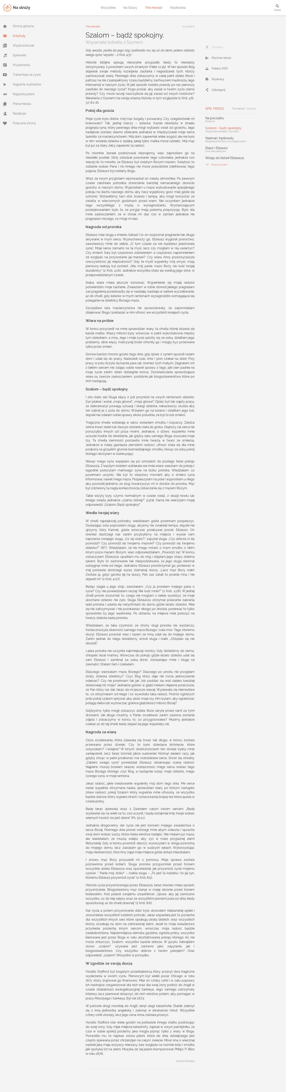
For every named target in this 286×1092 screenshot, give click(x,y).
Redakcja (19, 113)
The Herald (153, 8)
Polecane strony (24, 123)
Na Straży (130, 8)
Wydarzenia (21, 65)
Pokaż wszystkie (216, 164)
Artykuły (19, 36)
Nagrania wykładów (27, 84)
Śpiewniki (19, 55)
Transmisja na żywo (27, 74)
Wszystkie (108, 8)
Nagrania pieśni (23, 94)
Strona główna (23, 26)
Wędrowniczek (23, 45)
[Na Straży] (16, 7)
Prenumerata (22, 104)
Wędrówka (178, 8)
